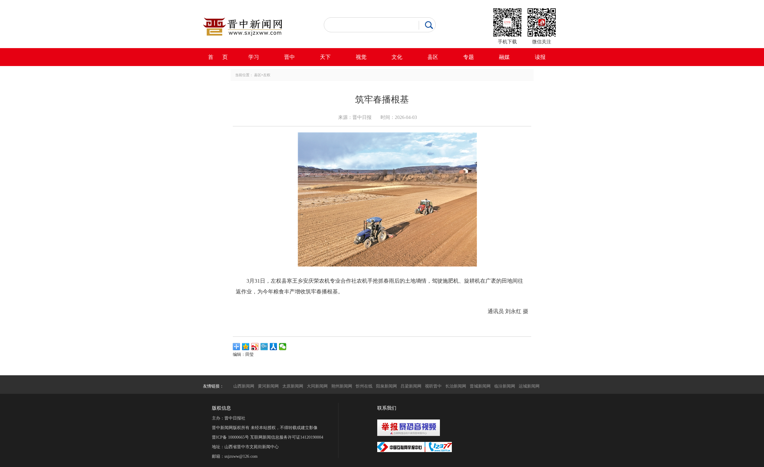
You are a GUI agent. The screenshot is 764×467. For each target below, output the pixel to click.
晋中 (289, 57)
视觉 (361, 57)
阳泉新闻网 (386, 386)
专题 (468, 57)
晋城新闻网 (480, 386)
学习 (253, 57)
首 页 (218, 57)
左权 (266, 75)
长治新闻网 (455, 386)
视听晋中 (433, 386)
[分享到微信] (282, 346)
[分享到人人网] (273, 346)
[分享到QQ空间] (245, 346)
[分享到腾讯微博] (264, 346)
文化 (397, 57)
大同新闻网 (317, 386)
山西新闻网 (243, 386)
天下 (325, 57)
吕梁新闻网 (411, 386)
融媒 (504, 57)
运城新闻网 (529, 386)
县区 (432, 57)
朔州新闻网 (341, 386)
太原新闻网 (292, 386)
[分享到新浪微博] (255, 346)
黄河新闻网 (268, 386)
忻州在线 (364, 386)
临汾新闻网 (504, 386)
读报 (540, 57)
